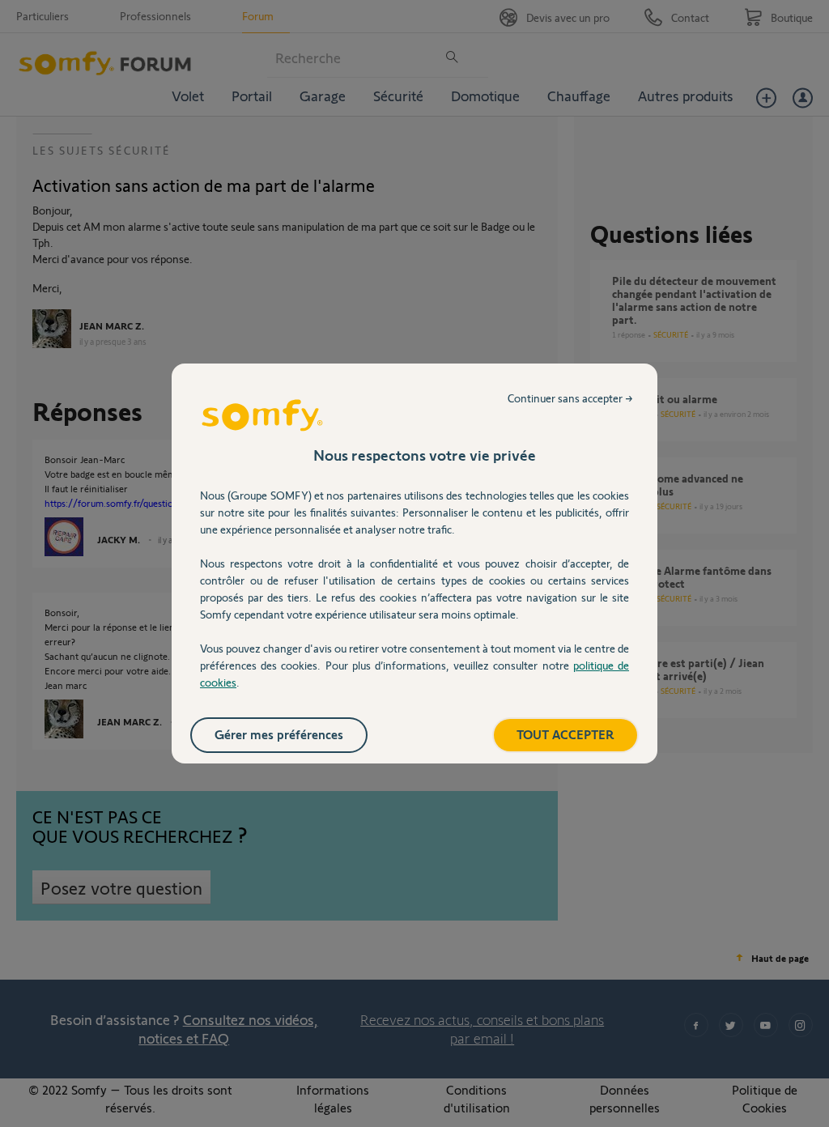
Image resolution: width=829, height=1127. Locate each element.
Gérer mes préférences (279, 734)
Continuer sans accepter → (570, 398)
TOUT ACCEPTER (565, 734)
